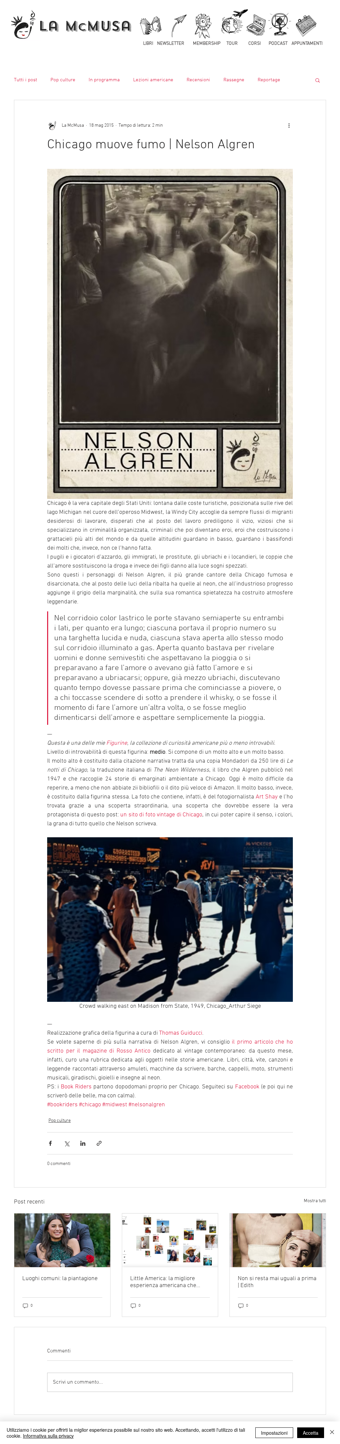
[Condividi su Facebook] (50, 1143)
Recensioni (198, 80)
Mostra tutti (315, 1201)
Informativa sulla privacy (48, 1435)
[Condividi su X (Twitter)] (66, 1143)
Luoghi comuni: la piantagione (60, 1278)
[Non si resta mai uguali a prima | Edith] (278, 1240)
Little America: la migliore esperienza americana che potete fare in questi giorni (163, 1282)
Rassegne (233, 80)
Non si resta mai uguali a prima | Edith (277, 1282)
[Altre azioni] (289, 125)
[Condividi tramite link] (99, 1143)
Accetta (310, 1432)
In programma (104, 80)
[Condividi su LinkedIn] (83, 1143)
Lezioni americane (153, 80)
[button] (317, 80)
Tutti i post (25, 80)
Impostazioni (274, 1432)
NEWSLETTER (170, 43)
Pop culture (62, 80)
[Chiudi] (332, 1433)
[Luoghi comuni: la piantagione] (62, 1240)
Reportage (269, 80)
